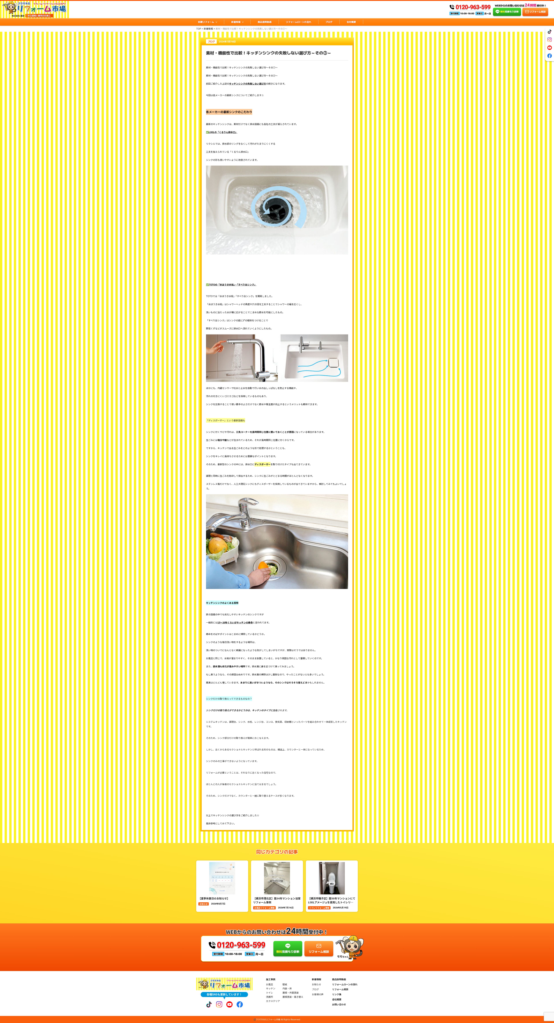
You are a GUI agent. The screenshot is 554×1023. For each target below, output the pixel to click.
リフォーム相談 (340, 989)
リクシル (210, 143)
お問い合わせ (339, 1004)
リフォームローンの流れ (298, 22)
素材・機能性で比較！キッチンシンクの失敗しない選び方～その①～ (242, 67)
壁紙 (284, 984)
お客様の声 (317, 994)
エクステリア (273, 1001)
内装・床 (287, 988)
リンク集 (336, 994)
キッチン (270, 988)
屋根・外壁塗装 (290, 992)
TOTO (209, 296)
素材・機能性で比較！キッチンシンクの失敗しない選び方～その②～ (242, 75)
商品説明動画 (265, 22)
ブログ (328, 22)
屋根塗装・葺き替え (292, 996)
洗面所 (269, 996)
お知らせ (316, 984)
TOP (198, 28)
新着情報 (208, 28)
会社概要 (351, 22)
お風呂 (269, 984)
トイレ (269, 992)
